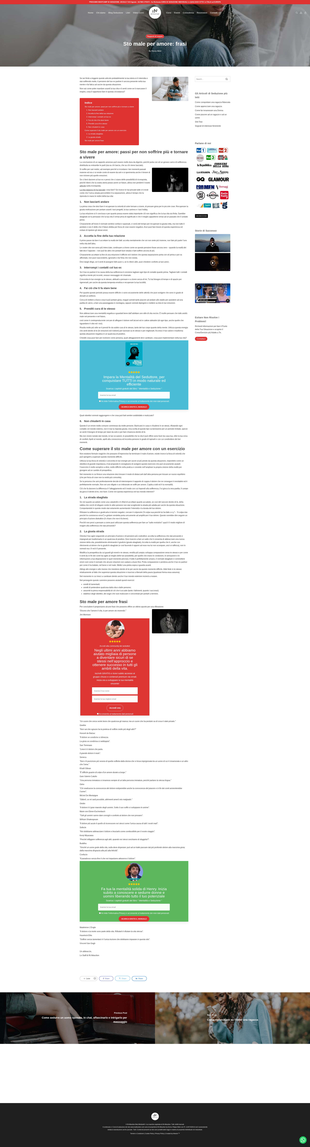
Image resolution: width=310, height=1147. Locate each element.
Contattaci (201, 339)
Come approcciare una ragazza (208, 106)
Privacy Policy (159, 1133)
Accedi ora (114, 708)
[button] (303, 1140)
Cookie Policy (149, 1133)
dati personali (127, 714)
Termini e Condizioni (137, 1133)
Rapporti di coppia (155, 36)
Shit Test (198, 122)
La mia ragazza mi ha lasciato (92, 190)
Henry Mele (156, 51)
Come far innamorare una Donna (209, 110)
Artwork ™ (176, 1133)
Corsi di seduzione (119, 1127)
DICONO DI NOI (201, 216)
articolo (83, 186)
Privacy (122, 401)
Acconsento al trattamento (110, 714)
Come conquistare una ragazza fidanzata (212, 102)
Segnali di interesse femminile (208, 126)
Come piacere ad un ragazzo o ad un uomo (211, 116)
